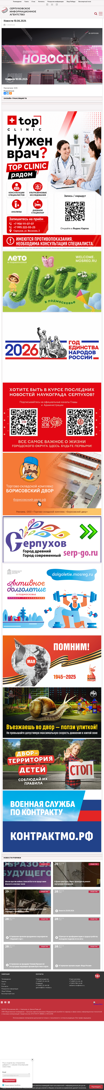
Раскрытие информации (56, 1)
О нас (33, 1)
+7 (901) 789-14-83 (75, 983)
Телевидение (17, 1)
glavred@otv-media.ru (43, 987)
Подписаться (9, 1080)
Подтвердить (96, 1087)
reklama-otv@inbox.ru (76, 985)
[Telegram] (7, 93)
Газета (26, 1)
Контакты (41, 1)
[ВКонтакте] (5, 93)
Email (15, 1072)
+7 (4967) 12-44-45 (75, 981)
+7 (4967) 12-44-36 (42, 981)
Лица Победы (71, 1)
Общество (44, 864)
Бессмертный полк (85, 1)
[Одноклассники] (10, 93)
